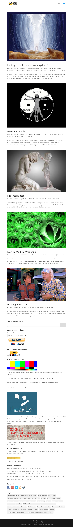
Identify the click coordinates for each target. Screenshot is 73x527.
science (16, 70)
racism (9, 509)
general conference (56, 498)
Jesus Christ (59, 501)
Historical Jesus (32, 501)
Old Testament (32, 506)
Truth (22, 136)
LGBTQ (29, 504)
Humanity (40, 68)
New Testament (23, 506)
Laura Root (19, 504)
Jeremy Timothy (13, 68)
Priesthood (61, 506)
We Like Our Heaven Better (24, 479)
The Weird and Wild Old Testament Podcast (37, 512)
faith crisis (30, 498)
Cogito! (10, 442)
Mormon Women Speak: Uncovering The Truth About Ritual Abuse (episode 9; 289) (39, 476)
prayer (18, 136)
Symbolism (36, 70)
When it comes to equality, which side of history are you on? (34, 471)
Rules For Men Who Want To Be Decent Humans (26, 468)
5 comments (60, 255)
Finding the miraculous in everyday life (28, 65)
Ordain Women (41, 506)
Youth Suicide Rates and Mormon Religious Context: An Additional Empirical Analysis (32, 383)
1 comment (61, 70)
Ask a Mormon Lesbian (13, 495)
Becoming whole (16, 131)
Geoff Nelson (13, 307)
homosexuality (41, 501)
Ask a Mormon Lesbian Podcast (29, 495)
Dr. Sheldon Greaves (13, 498)
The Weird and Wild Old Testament (16, 512)
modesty (39, 504)
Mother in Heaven (12, 506)
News (54, 255)
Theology (42, 70)
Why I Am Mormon (51, 70)
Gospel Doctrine (12, 501)
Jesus (53, 501)
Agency (31, 134)
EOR (21, 498)
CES (49, 495)
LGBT (64, 417)
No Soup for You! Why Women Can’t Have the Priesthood (35, 474)
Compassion (37, 134)
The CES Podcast (43, 509)
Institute (48, 501)
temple (36, 509)
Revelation (10, 70)
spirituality (29, 70)
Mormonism (47, 68)
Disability (44, 134)
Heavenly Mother (22, 501)
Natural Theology (57, 68)
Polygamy (54, 506)
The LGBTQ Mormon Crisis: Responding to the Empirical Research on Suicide (30, 378)
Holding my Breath (17, 304)
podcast (49, 506)
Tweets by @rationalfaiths (15, 461)
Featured (34, 68)
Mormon (45, 504)
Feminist (43, 498)
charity (54, 495)
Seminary (30, 509)
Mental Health (11, 136)
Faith (29, 68)
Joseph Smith (11, 504)
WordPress (49, 524)
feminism (37, 498)
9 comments (50, 307)
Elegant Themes (33, 524)
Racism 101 (16, 509)
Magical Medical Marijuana (21, 251)
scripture (22, 70)
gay (48, 498)
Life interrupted (15, 195)
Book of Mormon (42, 495)
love (34, 504)
